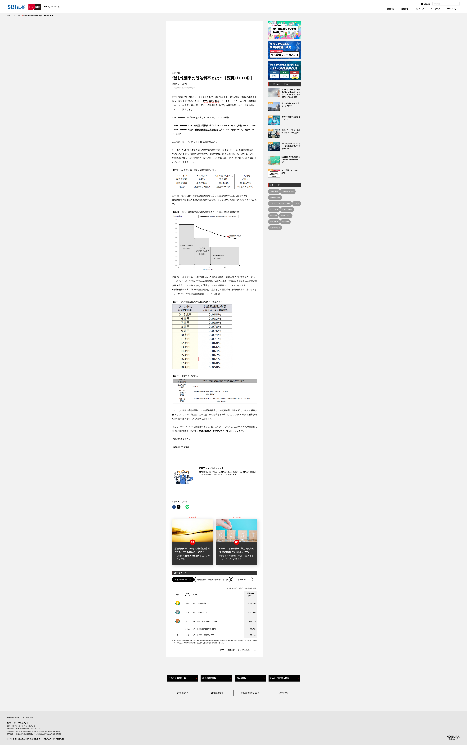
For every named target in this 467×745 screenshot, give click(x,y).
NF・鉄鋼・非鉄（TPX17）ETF (205, 621)
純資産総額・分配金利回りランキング (212, 580)
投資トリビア (285, 216)
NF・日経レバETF (200, 612)
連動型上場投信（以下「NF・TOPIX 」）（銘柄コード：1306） (215, 125)
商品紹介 (273, 216)
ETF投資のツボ (288, 191)
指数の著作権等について (250, 693)
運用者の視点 (275, 228)
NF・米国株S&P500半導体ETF (204, 629)
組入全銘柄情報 (209, 678)
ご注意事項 (283, 693)
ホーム (9, 16)
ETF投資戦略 (275, 197)
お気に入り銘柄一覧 (177, 678)
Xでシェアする (178, 507)
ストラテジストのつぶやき (280, 203)
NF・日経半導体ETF (201, 603)
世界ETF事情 (287, 209)
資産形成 (285, 222)
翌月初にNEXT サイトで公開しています (221, 431)
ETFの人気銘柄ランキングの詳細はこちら (238, 650)
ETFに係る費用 (217, 693)
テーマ (296, 203)
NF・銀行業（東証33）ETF (203, 635)
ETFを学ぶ (17, 16)
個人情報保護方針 (13, 717)
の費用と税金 (211, 101)
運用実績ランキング (183, 580)
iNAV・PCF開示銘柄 (279, 678)
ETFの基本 (274, 191)
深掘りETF (177, 84)
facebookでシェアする (174, 507)
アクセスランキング (242, 580)
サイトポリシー (28, 717)
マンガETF (274, 209)
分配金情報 (241, 678)
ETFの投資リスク (183, 693)
